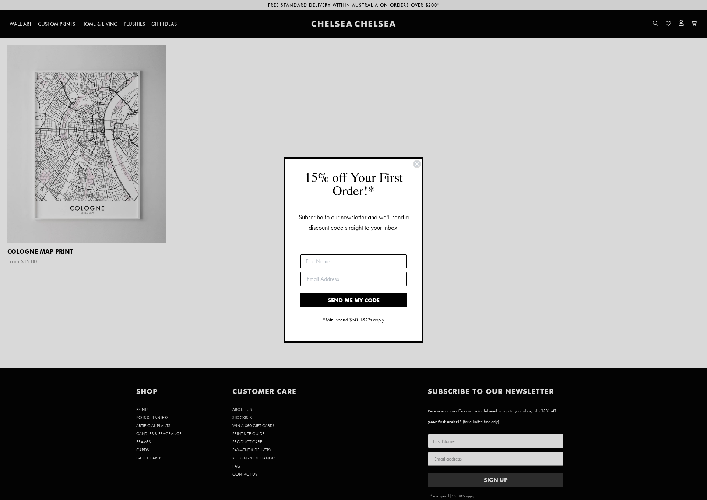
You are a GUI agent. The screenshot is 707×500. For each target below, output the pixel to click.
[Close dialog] (417, 164)
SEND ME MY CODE (354, 300)
